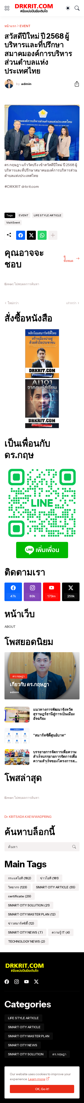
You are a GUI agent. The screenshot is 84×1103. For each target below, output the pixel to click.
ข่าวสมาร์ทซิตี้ (21, 923)
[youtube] (26, 981)
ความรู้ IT (61, 932)
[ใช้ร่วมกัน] (75, 83)
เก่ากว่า (71, 303)
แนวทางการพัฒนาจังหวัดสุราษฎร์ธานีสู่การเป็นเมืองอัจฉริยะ (54, 714)
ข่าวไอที (49, 878)
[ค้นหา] (77, 8)
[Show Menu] (7, 8)
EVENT (25, 26)
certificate (19, 896)
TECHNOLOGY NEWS (26, 941)
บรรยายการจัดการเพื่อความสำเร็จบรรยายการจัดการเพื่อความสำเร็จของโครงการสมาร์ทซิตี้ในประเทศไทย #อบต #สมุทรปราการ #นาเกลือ (56, 756)
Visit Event (13, 222)
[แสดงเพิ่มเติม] (52, 235)
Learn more (36, 1079)
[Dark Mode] (68, 8)
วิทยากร (17, 887)
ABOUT (9, 627)
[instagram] (16, 981)
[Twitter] (31, 235)
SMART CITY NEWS (25, 932)
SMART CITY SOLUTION (29, 905)
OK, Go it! (42, 1089)
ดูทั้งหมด (68, 258)
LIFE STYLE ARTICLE (47, 215)
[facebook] (6, 981)
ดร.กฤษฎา (59, 1054)
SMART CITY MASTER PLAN (32, 914)
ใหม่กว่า (13, 303)
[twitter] (36, 981)
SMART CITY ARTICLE (55, 887)
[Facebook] (20, 235)
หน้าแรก (10, 26)
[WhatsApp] (42, 235)
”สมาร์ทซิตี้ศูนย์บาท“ (49, 735)
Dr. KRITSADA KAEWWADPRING (28, 817)
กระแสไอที (19, 878)
